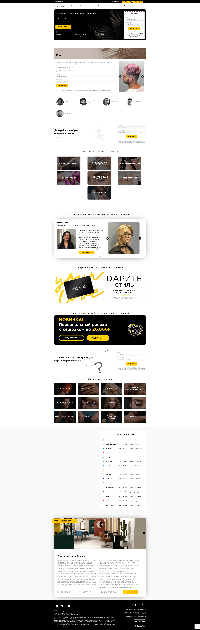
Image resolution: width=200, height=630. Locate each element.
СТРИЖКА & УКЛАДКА (68, 163)
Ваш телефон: (129, 22)
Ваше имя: (128, 17)
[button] (99, 256)
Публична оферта (141, 613)
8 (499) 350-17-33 (134, 367)
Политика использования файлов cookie (135, 618)
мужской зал (99, 193)
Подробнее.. (72, 338)
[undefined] (120, 76)
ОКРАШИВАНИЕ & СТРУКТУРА (99, 163)
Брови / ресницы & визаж (99, 178)
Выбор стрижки (63, 26)
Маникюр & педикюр (69, 178)
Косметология (130, 178)
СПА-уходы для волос (129, 163)
